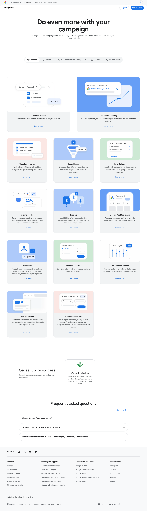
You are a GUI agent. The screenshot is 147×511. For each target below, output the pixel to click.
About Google (25, 504)
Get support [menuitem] (52, 2)
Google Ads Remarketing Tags (87, 477)
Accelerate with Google (50, 466)
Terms (58, 504)
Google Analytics (13, 481)
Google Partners (82, 466)
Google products (39, 504)
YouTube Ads (12, 470)
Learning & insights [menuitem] (39, 2)
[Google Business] (5, 2)
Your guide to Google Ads (51, 481)
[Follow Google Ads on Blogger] (19, 451)
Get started (137, 8)
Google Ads (11, 466)
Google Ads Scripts (83, 473)
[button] (73, 418)
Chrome (113, 470)
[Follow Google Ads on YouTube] (30, 451)
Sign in (124, 8)
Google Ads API (81, 481)
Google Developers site (85, 470)
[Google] (11, 504)
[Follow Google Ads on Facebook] (35, 451)
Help (102, 504)
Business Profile (13, 477)
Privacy (51, 504)
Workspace (114, 466)
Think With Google (48, 470)
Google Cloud (115, 473)
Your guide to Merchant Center (53, 477)
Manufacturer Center (15, 485)
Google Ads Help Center (50, 473)
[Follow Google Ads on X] (24, 451)
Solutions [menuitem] (27, 2)
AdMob (112, 481)
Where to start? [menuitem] (16, 2)
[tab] (32, 59)
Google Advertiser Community (53, 485)
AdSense (113, 477)
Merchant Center (14, 473)
